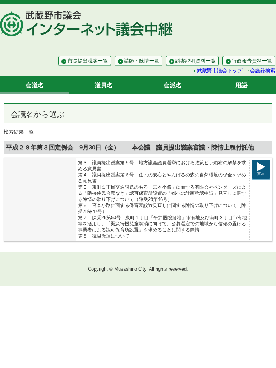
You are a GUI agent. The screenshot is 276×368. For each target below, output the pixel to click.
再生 (261, 174)
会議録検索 (262, 70)
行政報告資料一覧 (252, 61)
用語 (241, 85)
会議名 (35, 85)
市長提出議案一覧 (88, 61)
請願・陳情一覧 (141, 61)
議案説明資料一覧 (195, 61)
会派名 (173, 85)
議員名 (104, 85)
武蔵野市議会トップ (219, 70)
